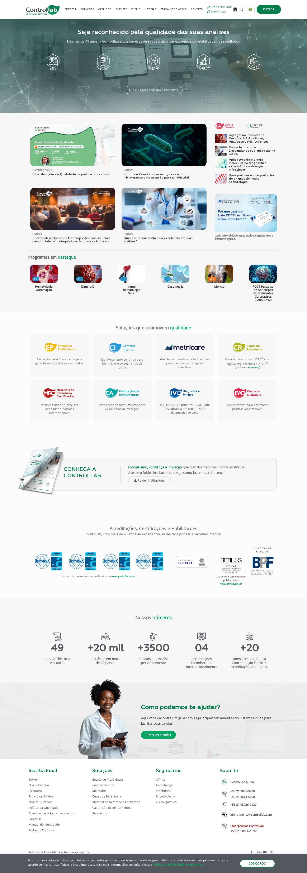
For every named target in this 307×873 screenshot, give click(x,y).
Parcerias (35, 819)
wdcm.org (253, 367)
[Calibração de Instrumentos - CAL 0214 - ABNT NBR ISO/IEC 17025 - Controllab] (116, 561)
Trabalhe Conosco (41, 830)
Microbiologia (165, 796)
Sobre (33, 779)
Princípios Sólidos (41, 796)
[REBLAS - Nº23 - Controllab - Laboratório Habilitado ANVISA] (231, 565)
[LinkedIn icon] (258, 852)
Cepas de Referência (106, 796)
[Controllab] (43, 9)
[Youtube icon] (265, 852)
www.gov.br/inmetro (123, 576)
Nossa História (39, 785)
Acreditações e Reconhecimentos (52, 813)
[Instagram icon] (271, 852)
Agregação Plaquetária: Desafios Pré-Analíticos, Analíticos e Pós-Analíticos (248, 138)
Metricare (99, 791)
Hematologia (165, 785)
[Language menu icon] (250, 9)
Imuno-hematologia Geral (131, 289)
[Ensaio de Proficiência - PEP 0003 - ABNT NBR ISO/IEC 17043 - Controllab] (48, 561)
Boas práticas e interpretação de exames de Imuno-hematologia (251, 179)
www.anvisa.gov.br (231, 583)
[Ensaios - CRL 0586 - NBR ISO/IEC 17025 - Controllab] (82, 561)
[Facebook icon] (251, 852)
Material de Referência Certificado (116, 802)
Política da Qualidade (43, 808)
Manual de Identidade (44, 824)
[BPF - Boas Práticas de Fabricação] (262, 566)
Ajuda (85, 852)
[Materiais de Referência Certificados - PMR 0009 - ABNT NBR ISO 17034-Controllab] (149, 561)
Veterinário (163, 791)
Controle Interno (103, 785)
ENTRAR (268, 9)
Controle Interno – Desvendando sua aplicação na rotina (252, 151)
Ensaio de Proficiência (107, 779)
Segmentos (100, 813)
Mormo (219, 286)
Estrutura (35, 791)
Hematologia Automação (44, 288)
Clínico (160, 779)
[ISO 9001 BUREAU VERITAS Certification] (192, 562)
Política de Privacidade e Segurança (53, 852)
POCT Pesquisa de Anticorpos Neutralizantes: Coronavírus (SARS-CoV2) (263, 293)
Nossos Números (40, 802)
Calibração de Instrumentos (111, 808)
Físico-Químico (166, 802)
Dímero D (87, 286)
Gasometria (175, 286)
